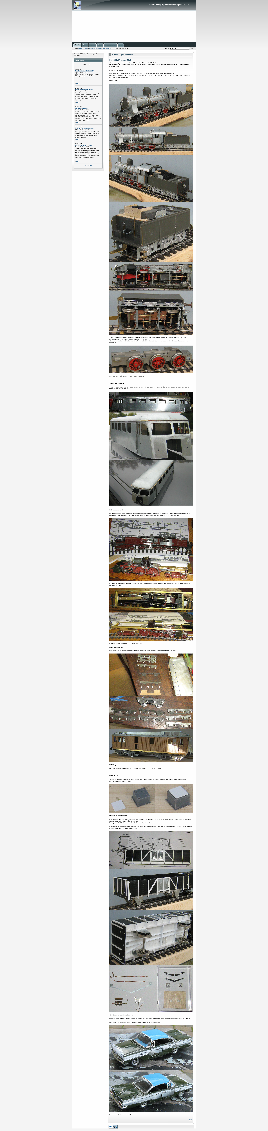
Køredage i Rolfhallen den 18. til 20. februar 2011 (101, 48)
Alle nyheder (88, 165)
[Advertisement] (134, 26)
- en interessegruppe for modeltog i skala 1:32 (134, 5)
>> (92, 64)
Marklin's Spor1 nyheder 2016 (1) (85, 71)
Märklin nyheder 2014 (81, 108)
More (77, 83)
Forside (80, 48)
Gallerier (86, 48)
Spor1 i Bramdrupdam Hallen (84, 89)
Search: (167, 48)
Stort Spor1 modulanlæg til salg (84, 128)
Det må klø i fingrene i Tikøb (83, 145)
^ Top (190, 1120)
